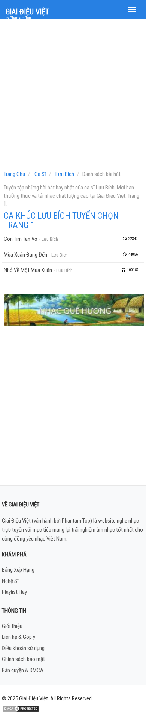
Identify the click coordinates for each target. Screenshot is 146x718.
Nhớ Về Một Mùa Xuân (28, 270)
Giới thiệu (12, 626)
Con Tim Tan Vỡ (20, 239)
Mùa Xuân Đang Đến (25, 254)
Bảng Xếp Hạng (18, 569)
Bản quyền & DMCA (22, 670)
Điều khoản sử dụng (23, 648)
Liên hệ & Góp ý (18, 637)
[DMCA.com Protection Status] (20, 708)
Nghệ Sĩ (10, 581)
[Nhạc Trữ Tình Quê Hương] (74, 309)
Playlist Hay (14, 592)
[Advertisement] (73, 96)
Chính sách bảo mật (23, 659)
